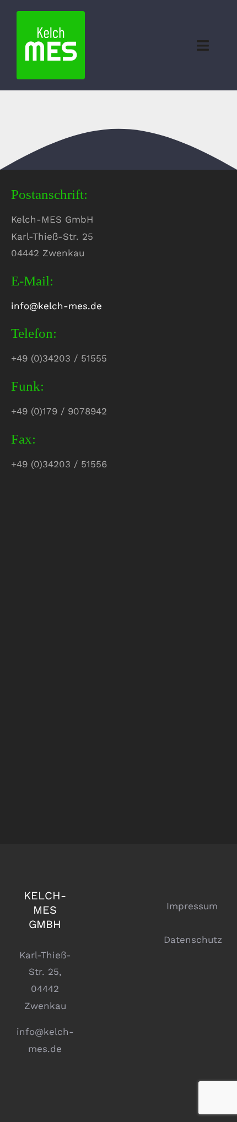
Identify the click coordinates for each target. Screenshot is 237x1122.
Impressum (192, 905)
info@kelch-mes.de (56, 305)
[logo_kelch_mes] (51, 15)
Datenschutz (193, 939)
